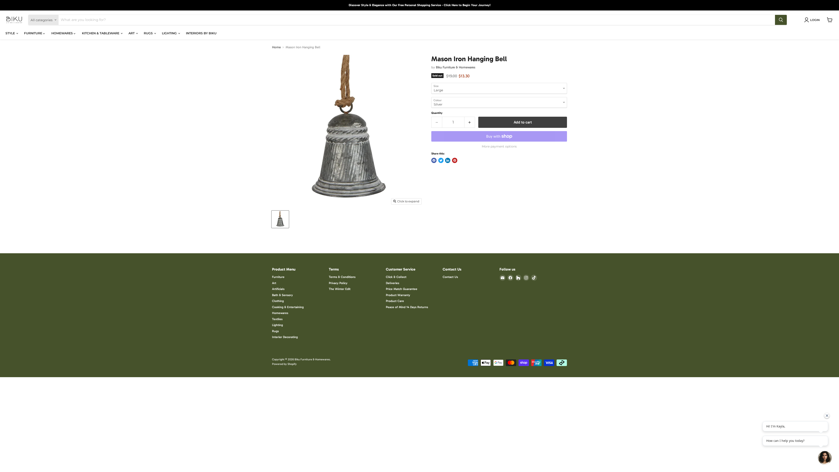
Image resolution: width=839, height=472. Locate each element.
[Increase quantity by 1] (470, 122)
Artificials (278, 289)
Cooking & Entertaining (288, 307)
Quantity (436, 113)
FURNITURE (33, 33)
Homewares (280, 313)
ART (131, 33)
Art (274, 283)
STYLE (10, 33)
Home (276, 47)
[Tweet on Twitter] (441, 160)
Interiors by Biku (201, 33)
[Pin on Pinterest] (454, 160)
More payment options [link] (499, 146)
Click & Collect (396, 277)
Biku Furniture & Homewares (455, 67)
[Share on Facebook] (434, 160)
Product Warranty (398, 295)
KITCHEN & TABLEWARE (101, 33)
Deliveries (392, 283)
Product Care (395, 301)
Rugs (275, 331)
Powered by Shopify (284, 364)
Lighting (277, 325)
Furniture (278, 277)
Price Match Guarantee (401, 289)
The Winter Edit (339, 289)
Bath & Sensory (282, 295)
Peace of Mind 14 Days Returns (407, 307)
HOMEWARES (62, 33)
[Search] (781, 20)
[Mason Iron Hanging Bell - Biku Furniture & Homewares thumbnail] (280, 219)
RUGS (149, 33)
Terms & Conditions (342, 277)
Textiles (277, 319)
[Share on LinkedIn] (447, 160)
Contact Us (450, 277)
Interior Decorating (285, 337)
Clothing (278, 301)
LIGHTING (170, 33)
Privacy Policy (338, 283)
